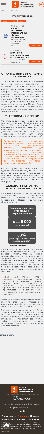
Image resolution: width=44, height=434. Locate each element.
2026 (13, 21)
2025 (5, 21)
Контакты (34, 419)
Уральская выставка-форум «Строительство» (19, 55)
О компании (8, 416)
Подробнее (36, 45)
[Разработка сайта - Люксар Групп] (22, 401)
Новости (34, 416)
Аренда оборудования (13, 419)
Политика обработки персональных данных (22, 394)
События (22, 416)
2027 (21, 21)
